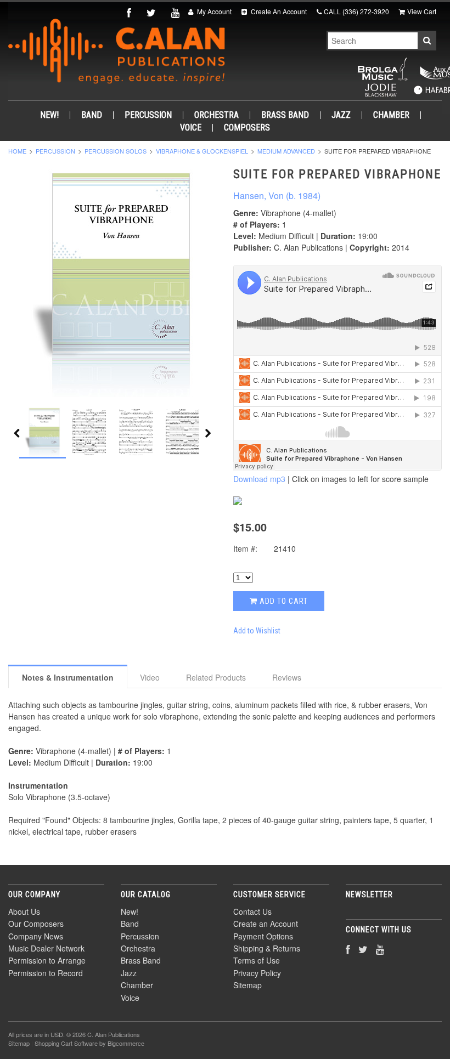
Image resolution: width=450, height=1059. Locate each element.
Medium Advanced (286, 150)
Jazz (341, 115)
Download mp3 (259, 478)
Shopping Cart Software (66, 1043)
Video (150, 677)
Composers (247, 128)
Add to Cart (282, 601)
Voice (190, 128)
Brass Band (285, 115)
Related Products (216, 677)
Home (17, 150)
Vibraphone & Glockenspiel (202, 150)
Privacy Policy (257, 972)
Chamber (391, 115)
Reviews (286, 677)
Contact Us (252, 911)
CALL (356, 11)
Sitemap (247, 984)
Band (91, 115)
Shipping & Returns (266, 948)
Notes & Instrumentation (68, 677)
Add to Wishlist (256, 630)
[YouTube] (176, 12)
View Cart (421, 11)
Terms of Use (256, 960)
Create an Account (265, 923)
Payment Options (263, 936)
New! (49, 115)
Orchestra (216, 115)
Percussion (148, 115)
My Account (213, 11)
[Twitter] (152, 12)
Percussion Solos (116, 150)
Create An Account (278, 11)
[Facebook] (130, 12)
